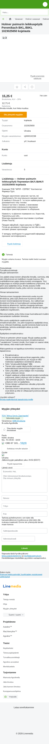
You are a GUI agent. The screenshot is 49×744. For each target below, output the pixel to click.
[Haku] (45, 12)
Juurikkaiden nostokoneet (31, 574)
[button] (45, 4)
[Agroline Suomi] (17, 4)
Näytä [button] (23, 443)
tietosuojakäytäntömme (12, 556)
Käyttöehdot (8, 648)
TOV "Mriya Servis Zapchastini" (15, 416)
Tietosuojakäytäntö (11, 653)
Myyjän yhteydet (10, 609)
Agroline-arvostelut (11, 662)
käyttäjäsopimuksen (32, 556)
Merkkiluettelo (9, 666)
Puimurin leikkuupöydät (10, 574)
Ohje (5, 604)
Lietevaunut (5, 577)
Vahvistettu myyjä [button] (13, 418)
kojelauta (28, 120)
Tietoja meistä (9, 599)
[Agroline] (10, 19)
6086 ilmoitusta (18, 421)
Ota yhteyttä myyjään (13, 115)
